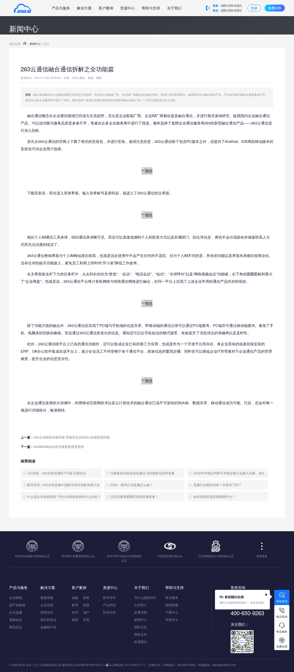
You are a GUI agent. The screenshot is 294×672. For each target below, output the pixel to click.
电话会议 (15, 627)
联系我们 (140, 641)
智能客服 (171, 605)
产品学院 (109, 605)
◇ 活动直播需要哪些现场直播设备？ (132, 496)
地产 (86, 612)
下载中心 (171, 612)
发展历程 (140, 612)
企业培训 (46, 605)
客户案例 (106, 8)
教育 (75, 605)
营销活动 (46, 612)
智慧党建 (46, 597)
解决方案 (84, 8)
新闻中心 (35, 44)
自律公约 (154, 665)
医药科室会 (48, 619)
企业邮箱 (15, 597)
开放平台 (171, 619)
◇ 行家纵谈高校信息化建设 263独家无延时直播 (140, 473)
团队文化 (140, 627)
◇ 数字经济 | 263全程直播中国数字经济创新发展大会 (61, 484)
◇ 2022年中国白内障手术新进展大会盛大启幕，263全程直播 (228, 473)
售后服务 (171, 597)
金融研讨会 (48, 627)
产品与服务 (61, 8)
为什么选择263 (145, 597)
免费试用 (274, 8)
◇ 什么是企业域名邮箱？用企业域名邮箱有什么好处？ (62, 496)
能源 (75, 619)
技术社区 (109, 612)
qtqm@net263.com (224, 665)
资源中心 (127, 8)
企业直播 (15, 612)
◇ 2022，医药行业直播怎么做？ (129, 484)
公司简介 (140, 605)
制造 (86, 605)
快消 (75, 612)
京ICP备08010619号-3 (88, 665)
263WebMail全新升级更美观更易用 (59, 446)
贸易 (86, 619)
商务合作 (140, 634)
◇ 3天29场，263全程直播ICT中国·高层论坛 (54, 473)
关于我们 (174, 8)
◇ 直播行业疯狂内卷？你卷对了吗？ (215, 484)
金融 (75, 597)
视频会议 (15, 619)
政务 (86, 597)
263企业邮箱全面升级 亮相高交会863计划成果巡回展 (72, 437)
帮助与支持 (151, 8)
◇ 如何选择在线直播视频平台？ (212, 496)
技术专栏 (109, 597)
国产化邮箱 (17, 605)
